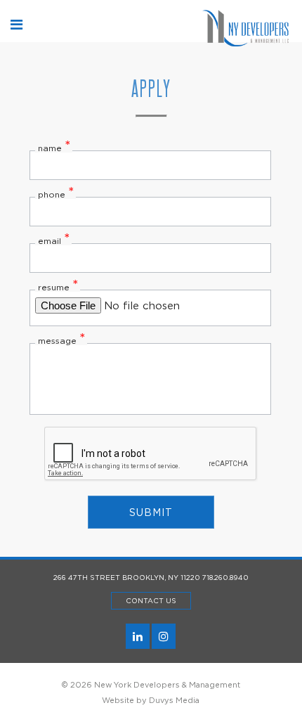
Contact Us (151, 601)
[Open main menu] (16, 24)
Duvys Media (174, 700)
